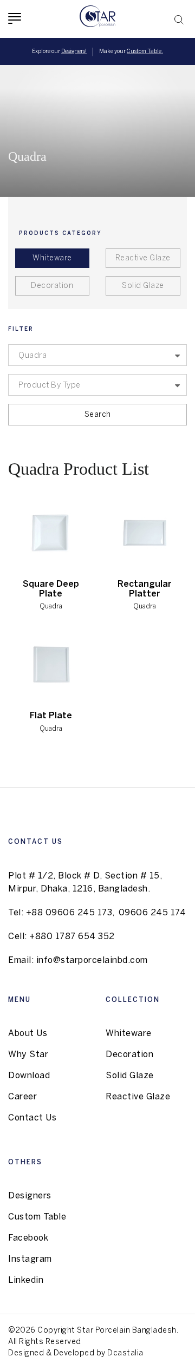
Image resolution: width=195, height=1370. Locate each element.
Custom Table (37, 1217)
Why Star (28, 1055)
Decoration (52, 286)
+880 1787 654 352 (72, 937)
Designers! (74, 51)
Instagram (30, 1259)
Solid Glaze (143, 286)
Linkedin (25, 1280)
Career (22, 1097)
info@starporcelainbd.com (92, 960)
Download (29, 1076)
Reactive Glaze (143, 258)
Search (97, 414)
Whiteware (52, 258)
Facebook (28, 1238)
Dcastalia (125, 1353)
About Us (27, 1034)
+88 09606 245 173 (69, 913)
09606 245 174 (152, 913)
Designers (29, 1196)
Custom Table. (145, 51)
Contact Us (32, 1118)
